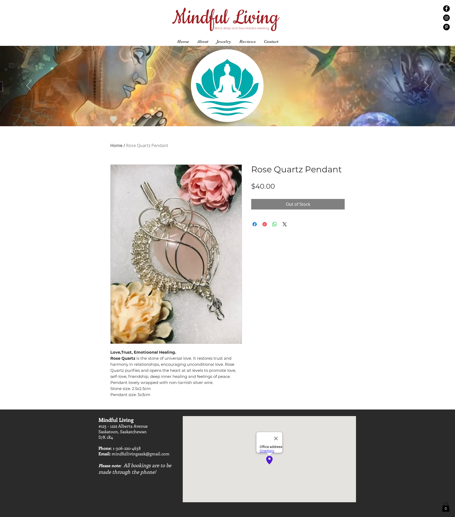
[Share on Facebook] (254, 224)
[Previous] (28, 86)
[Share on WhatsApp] (274, 224)
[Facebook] (446, 8)
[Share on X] (284, 224)
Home (116, 145)
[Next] (426, 86)
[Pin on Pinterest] (264, 224)
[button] (446, 507)
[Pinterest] (446, 27)
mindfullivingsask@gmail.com (141, 453)
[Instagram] (446, 17)
